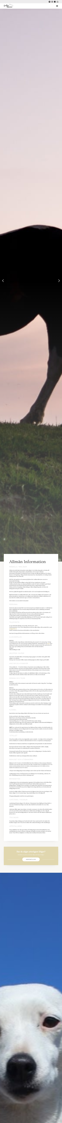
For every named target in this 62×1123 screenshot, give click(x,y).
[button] (57, 6)
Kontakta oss (31, 859)
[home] (8, 6)
